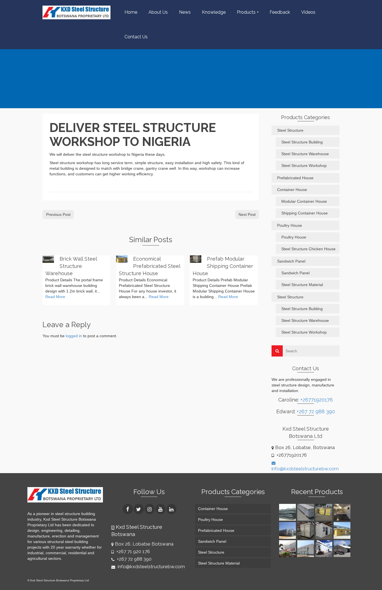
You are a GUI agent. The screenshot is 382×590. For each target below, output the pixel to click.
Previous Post (58, 214)
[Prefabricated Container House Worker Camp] (324, 530)
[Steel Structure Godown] (324, 548)
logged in (74, 336)
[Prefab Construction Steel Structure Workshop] (306, 548)
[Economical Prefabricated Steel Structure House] (122, 259)
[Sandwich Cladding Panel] (306, 512)
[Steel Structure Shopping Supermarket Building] (288, 548)
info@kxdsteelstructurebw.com (151, 566)
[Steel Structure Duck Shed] (343, 512)
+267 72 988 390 (316, 411)
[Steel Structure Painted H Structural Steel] (288, 512)
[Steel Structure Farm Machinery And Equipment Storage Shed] (343, 548)
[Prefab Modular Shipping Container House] (195, 259)
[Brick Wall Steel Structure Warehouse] (48, 259)
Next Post (247, 214)
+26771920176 (316, 400)
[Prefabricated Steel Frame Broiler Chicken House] (288, 530)
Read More (55, 296)
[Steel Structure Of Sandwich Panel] (324, 512)
